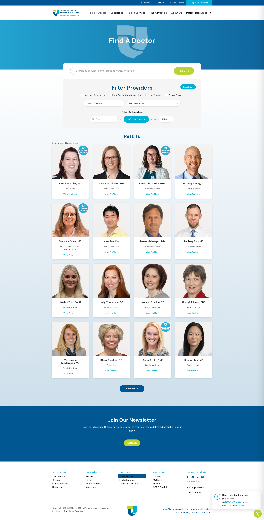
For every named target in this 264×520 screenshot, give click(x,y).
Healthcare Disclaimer (201, 509)
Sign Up (132, 443)
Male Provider (155, 95)
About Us (176, 12)
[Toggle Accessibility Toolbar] (257, 513)
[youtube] (193, 477)
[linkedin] (197, 477)
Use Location (139, 119)
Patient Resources (196, 12)
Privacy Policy (183, 512)
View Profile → (70, 194)
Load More (132, 388)
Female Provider (176, 95)
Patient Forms (177, 3)
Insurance (145, 3)
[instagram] (202, 477)
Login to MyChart (199, 3)
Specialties (117, 12)
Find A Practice (158, 12)
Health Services (136, 12)
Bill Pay (160, 3)
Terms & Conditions (202, 512)
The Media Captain (73, 511)
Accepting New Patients (95, 95)
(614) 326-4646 (233, 502)
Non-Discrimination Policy (175, 509)
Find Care (183, 70)
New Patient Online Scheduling (127, 95)
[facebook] (188, 477)
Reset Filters (188, 87)
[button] (210, 12)
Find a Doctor (98, 12)
